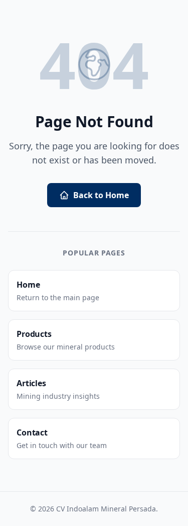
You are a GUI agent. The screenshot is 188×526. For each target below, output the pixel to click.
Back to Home (101, 195)
